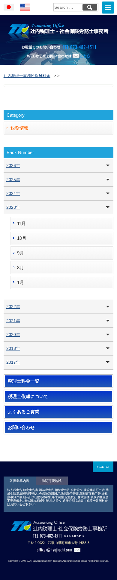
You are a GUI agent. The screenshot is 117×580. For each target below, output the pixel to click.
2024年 (13, 193)
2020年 (13, 334)
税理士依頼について (28, 396)
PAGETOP (103, 466)
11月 (21, 223)
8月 (20, 267)
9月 (20, 252)
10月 (21, 238)
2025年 (13, 179)
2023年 (13, 207)
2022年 (13, 306)
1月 (20, 282)
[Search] (89, 7)
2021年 (13, 320)
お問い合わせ (21, 427)
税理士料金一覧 (23, 381)
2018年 (13, 348)
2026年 (13, 165)
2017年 (13, 362)
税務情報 (19, 128)
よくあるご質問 (23, 411)
